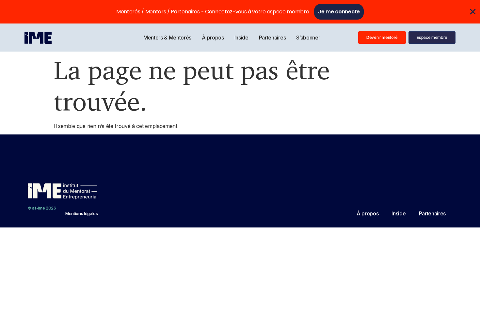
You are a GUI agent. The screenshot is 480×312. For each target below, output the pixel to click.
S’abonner (308, 37)
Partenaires (272, 37)
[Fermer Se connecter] (473, 12)
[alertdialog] (240, 11)
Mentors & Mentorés (167, 37)
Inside (241, 37)
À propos (213, 37)
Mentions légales (81, 213)
